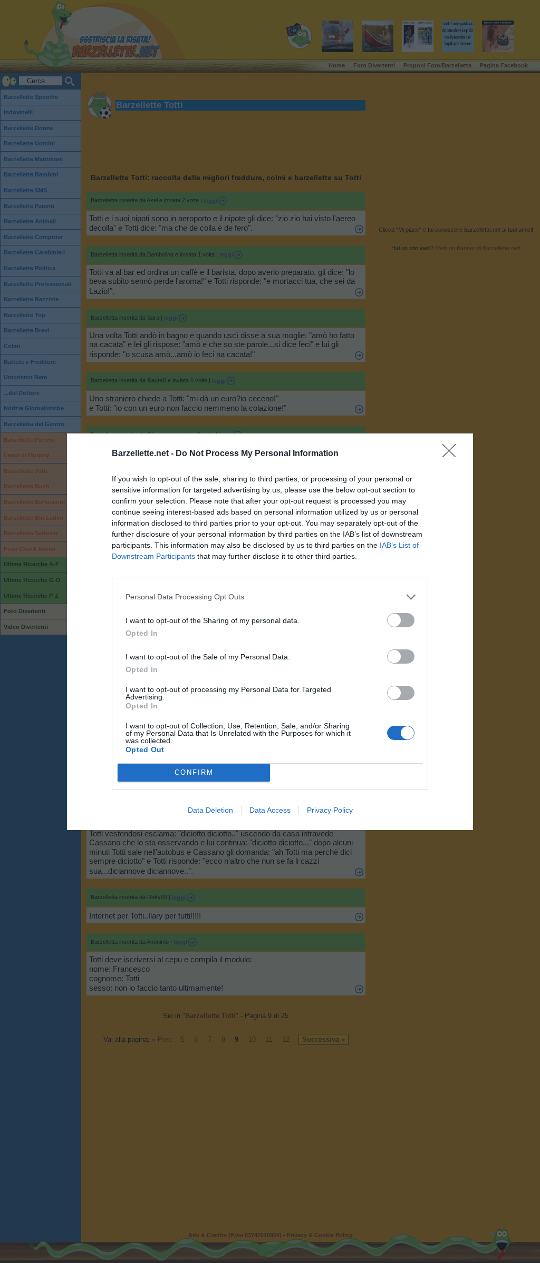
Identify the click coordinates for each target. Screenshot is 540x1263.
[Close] (452, 454)
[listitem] (270, 597)
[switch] (400, 620)
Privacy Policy (330, 810)
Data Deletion (210, 810)
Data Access (270, 810)
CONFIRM (194, 772)
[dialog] (270, 631)
